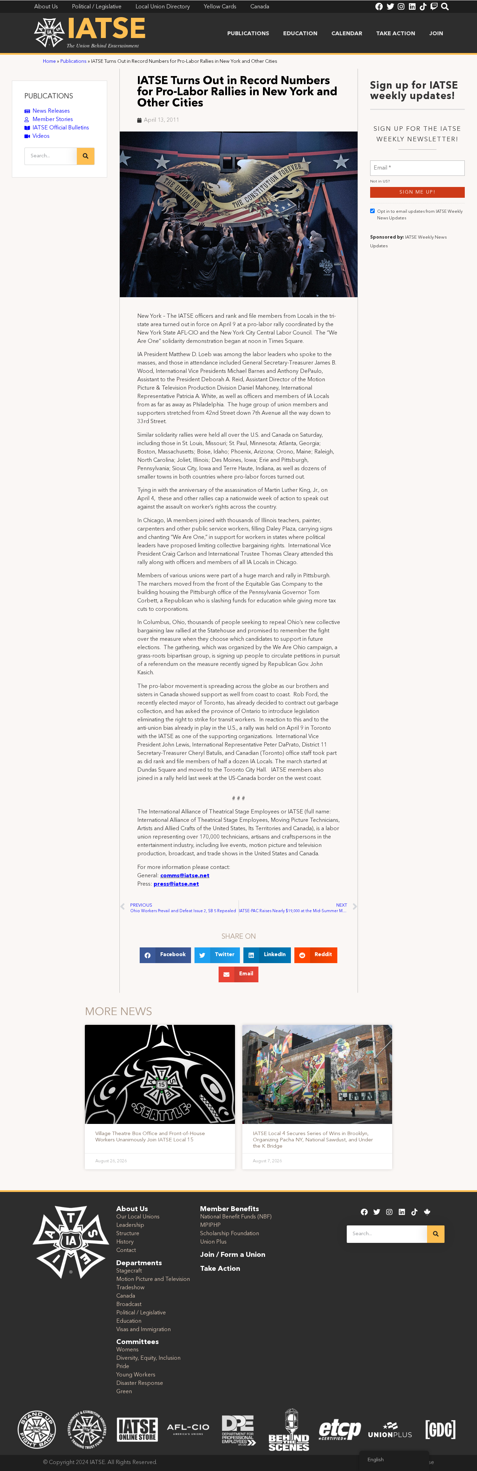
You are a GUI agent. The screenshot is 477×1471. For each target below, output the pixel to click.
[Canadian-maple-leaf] (427, 1212)
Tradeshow (130, 1288)
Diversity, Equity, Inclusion (148, 1358)
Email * (382, 164)
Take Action (395, 34)
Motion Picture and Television (153, 1279)
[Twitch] (434, 6)
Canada (125, 1296)
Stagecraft (129, 1271)
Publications (248, 34)
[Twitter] (390, 6)
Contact (126, 1250)
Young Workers (135, 1375)
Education (300, 34)
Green (124, 1392)
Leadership (130, 1225)
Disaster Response (139, 1383)
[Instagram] (401, 6)
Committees (137, 1342)
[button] (165, 955)
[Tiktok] (423, 6)
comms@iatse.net (185, 876)
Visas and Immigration (143, 1330)
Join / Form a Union (232, 1255)
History (125, 1242)
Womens (127, 1350)
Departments (139, 1263)
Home (49, 61)
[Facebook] (379, 6)
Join (436, 34)
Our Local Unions (138, 1217)
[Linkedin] (412, 6)
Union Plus (213, 1242)
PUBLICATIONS (48, 96)
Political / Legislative (141, 1313)
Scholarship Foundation (229, 1234)
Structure (127, 1234)
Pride (122, 1366)
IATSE (106, 30)
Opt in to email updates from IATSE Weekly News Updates (420, 215)
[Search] (444, 6)
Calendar (346, 34)
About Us (132, 1209)
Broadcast (128, 1304)
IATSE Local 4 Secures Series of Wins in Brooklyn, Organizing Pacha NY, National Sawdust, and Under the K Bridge (313, 1140)
